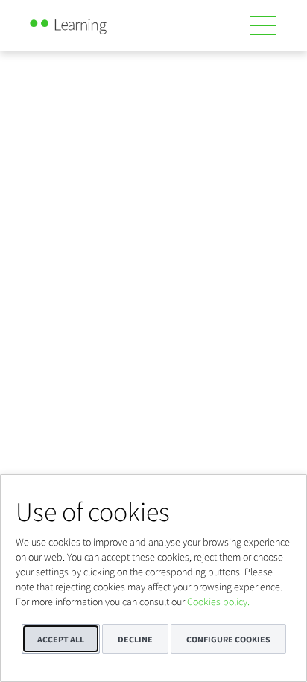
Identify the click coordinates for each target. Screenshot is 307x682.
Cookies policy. (218, 601)
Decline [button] (135, 639)
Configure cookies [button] (228, 639)
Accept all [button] (60, 639)
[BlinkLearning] (84, 22)
